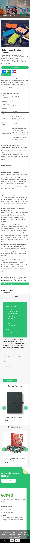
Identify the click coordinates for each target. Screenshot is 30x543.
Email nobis (15, 67)
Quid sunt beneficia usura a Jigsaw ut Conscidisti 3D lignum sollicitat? (15, 459)
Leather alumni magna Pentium (13, 417)
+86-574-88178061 (13, 325)
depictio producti (6, 74)
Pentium (16, 15)
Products (10, 15)
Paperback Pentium (7, 290)
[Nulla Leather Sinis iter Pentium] (15, 33)
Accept (18, 540)
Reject (12, 540)
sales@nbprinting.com (14, 332)
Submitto (9, 381)
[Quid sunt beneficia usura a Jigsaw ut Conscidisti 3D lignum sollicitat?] (15, 443)
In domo (5, 15)
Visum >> (7, 420)
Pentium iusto (6, 292)
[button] (4, 408)
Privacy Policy (17, 537)
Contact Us (8, 481)
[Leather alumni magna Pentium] (15, 403)
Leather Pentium (23, 15)
